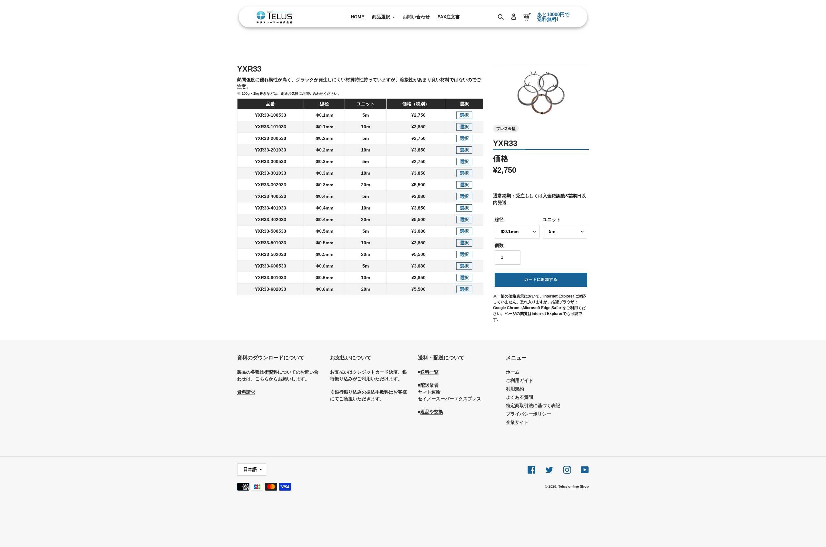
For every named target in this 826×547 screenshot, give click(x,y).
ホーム (512, 372)
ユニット (552, 219)
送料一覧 (429, 372)
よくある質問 (519, 397)
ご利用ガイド (519, 380)
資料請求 (246, 392)
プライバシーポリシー (528, 413)
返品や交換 (431, 411)
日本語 (250, 469)
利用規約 (515, 388)
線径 (499, 219)
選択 (464, 115)
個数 (499, 245)
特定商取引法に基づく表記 (533, 405)
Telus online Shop (573, 486)
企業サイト (517, 422)
